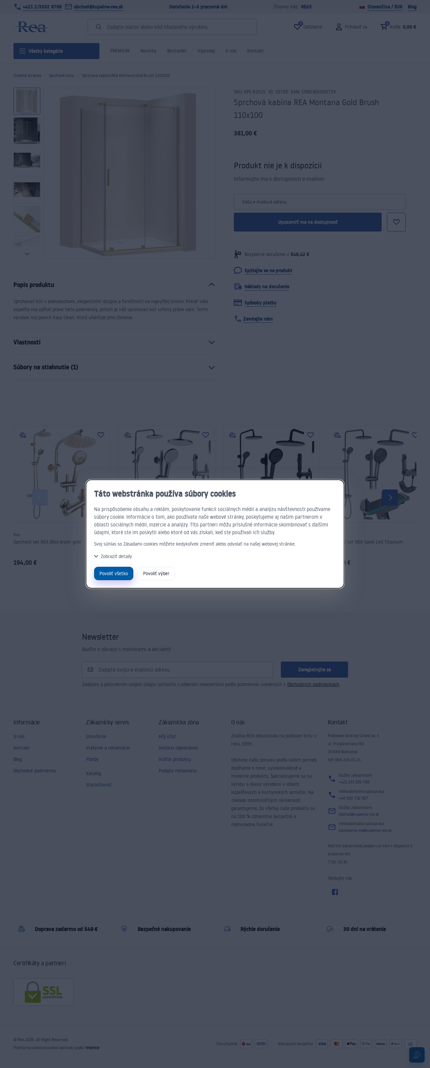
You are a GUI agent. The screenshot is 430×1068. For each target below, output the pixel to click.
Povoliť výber (156, 573)
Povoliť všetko (113, 573)
